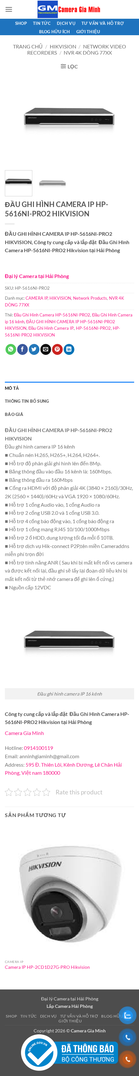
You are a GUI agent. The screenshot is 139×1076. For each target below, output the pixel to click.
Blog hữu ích (54, 31)
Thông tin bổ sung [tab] (27, 401)
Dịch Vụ (66, 23)
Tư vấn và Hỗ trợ (102, 23)
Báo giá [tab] (14, 414)
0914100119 (38, 748)
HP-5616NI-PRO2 (93, 328)
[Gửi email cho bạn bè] (45, 349)
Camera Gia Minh (24, 733)
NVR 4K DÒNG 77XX (88, 52)
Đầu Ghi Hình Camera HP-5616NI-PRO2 (52, 314)
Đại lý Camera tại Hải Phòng (37, 276)
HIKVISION (63, 46)
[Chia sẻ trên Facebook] (22, 349)
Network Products (90, 298)
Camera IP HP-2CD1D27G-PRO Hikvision (47, 967)
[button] (9, 9)
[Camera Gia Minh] (69, 9)
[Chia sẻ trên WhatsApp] (10, 349)
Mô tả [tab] (12, 388)
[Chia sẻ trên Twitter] (34, 349)
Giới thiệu (88, 31)
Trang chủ (28, 46)
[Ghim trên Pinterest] (57, 349)
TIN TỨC (42, 23)
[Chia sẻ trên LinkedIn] (69, 349)
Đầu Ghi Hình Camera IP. (51, 328)
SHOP (21, 23)
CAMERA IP (37, 298)
